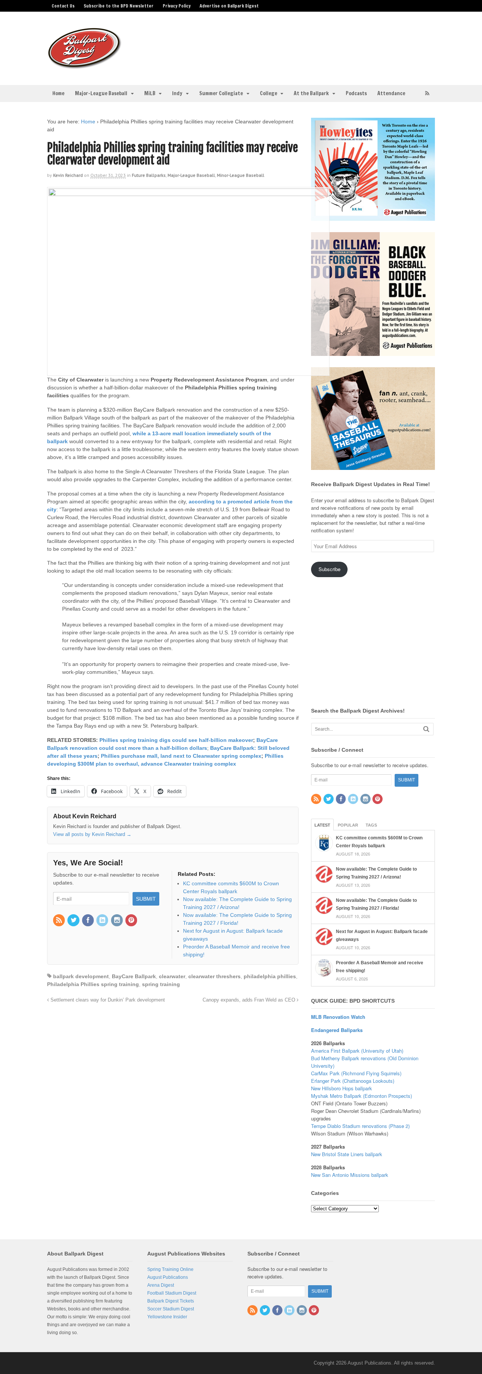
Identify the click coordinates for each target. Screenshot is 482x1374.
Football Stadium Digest (171, 1293)
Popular (348, 825)
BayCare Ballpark (134, 976)
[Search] (426, 729)
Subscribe (329, 569)
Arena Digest (160, 1285)
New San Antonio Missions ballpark (349, 1174)
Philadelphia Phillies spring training (93, 984)
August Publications (167, 1277)
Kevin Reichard (68, 175)
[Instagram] (117, 921)
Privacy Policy (177, 6)
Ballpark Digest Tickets (170, 1301)
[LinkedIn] (102, 921)
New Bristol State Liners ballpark (346, 1154)
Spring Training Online (170, 1269)
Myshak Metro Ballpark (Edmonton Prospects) (361, 1095)
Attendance (391, 93)
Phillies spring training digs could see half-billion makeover (176, 740)
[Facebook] (88, 921)
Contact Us (63, 6)
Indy (177, 93)
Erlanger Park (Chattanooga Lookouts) (352, 1080)
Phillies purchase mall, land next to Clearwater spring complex (181, 756)
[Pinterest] (131, 921)
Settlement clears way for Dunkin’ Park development (107, 1000)
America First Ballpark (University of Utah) (357, 1050)
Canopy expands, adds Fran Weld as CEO (250, 1000)
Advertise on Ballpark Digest (229, 6)
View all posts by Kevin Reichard (92, 834)
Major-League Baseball (101, 93)
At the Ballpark (311, 93)
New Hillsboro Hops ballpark (341, 1088)
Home (58, 93)
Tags (371, 825)
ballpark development (81, 976)
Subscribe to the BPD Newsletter (119, 6)
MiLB (150, 93)
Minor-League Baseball (240, 175)
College (268, 93)
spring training (161, 984)
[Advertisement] (300, 44)
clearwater (172, 976)
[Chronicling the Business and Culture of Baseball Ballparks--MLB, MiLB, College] (84, 66)
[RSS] (59, 921)
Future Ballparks (149, 175)
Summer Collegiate (221, 93)
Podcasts (356, 93)
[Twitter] (73, 921)
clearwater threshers (214, 976)
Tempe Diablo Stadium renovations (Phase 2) (360, 1125)
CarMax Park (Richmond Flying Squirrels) (356, 1073)
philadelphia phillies (270, 976)
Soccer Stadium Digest (170, 1309)
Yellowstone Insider (167, 1316)
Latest (322, 825)
